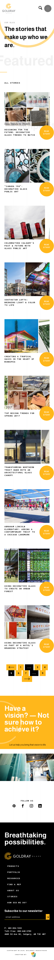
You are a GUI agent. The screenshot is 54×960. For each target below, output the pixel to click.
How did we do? (17, 902)
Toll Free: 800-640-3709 (17, 931)
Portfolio (13, 872)
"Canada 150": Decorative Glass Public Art (15, 189)
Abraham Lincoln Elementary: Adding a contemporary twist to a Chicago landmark (19, 530)
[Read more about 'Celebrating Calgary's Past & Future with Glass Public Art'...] (27, 222)
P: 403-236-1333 (13, 928)
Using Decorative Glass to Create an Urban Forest (20, 589)
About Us (13, 890)
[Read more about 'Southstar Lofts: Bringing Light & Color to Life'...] (27, 279)
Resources (13, 878)
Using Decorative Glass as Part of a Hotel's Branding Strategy (20, 645)
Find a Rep (14, 884)
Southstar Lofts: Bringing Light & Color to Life (19, 302)
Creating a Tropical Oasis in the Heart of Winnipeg (19, 359)
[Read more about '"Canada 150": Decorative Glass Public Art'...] (27, 165)
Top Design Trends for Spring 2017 (19, 414)
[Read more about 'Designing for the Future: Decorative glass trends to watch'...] (27, 108)
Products (13, 866)
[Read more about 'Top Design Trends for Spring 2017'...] (27, 392)
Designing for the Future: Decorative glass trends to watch (19, 132)
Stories (12, 896)
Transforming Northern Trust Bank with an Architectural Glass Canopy (19, 471)
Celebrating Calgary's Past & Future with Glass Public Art (19, 246)
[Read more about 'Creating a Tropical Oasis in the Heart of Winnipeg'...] (27, 335)
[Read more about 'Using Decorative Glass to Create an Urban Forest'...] (27, 565)
